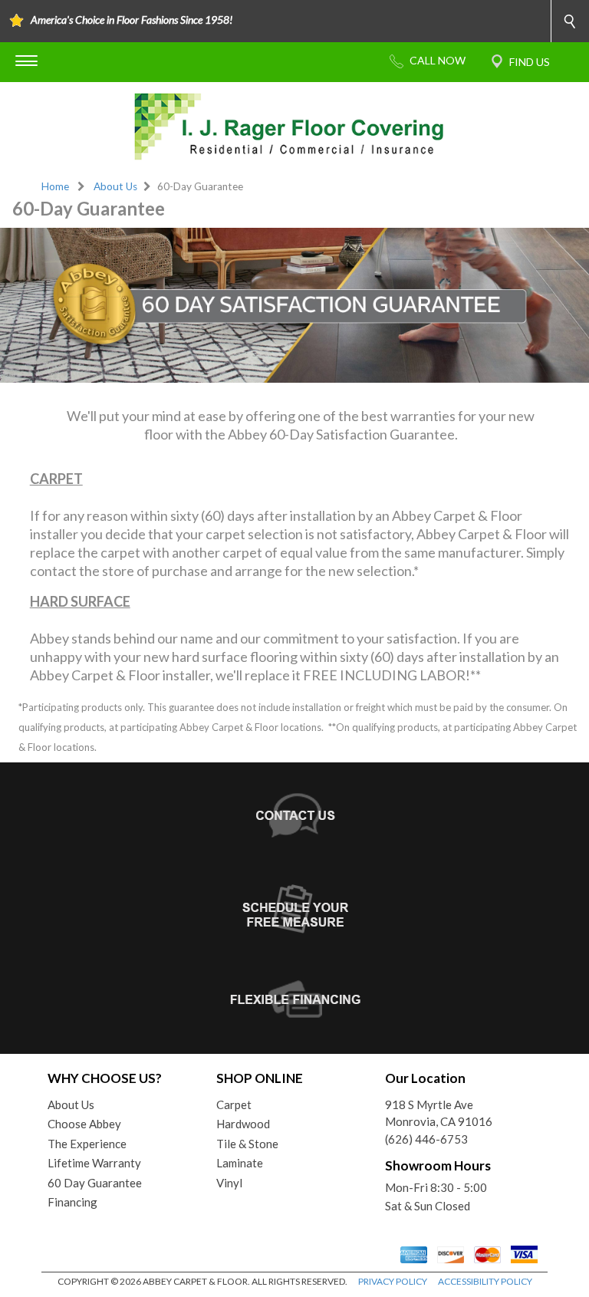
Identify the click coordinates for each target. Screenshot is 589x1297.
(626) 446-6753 (426, 1139)
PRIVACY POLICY (392, 1281)
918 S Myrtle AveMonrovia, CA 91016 (438, 1113)
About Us (115, 186)
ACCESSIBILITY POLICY (485, 1281)
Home (55, 186)
